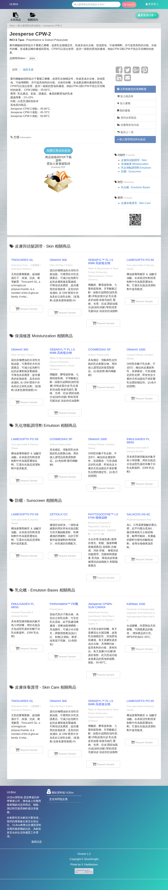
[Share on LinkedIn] (119, 79)
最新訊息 (36, 841)
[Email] (127, 79)
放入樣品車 (126, 96)
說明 (14, 69)
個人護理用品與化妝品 (29, 25)
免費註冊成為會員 (58, 150)
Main (12, 25)
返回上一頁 (127, 132)
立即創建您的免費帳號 (132, 89)
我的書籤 (124, 110)
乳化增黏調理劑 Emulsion (136, 167)
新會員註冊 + (148, 15)
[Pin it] (144, 71)
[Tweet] (127, 71)
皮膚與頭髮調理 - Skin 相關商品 (43, 246)
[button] (152, 4)
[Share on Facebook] (119, 71)
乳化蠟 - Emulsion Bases (135, 187)
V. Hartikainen (89, 864)
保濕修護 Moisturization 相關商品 (44, 336)
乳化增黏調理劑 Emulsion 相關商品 (45, 425)
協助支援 (28, 69)
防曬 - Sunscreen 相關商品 (38, 500)
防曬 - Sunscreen (131, 171)
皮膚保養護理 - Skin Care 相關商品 (45, 687)
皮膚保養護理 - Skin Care (136, 203)
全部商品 (15, 19)
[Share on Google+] (136, 71)
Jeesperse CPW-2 (52, 25)
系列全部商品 (128, 117)
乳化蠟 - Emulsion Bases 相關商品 (45, 590)
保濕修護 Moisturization (134, 164)
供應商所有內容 (129, 125)
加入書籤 (124, 103)
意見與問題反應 (58, 799)
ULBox (13, 4)
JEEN (32, 58)
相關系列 (33, 19)
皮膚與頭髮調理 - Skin (134, 160)
